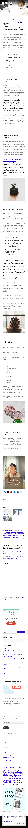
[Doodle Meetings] (17, 511)
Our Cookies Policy (9, 821)
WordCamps (18, 782)
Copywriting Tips (7, 752)
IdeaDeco (14, 777)
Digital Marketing (10, 775)
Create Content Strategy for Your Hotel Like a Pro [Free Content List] (13, 655)
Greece (9, 777)
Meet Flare (5, 514)
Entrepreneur (17, 528)
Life (21, 528)
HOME (4, 648)
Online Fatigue (17, 533)
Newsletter (5, 750)
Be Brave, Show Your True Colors (11, 537)
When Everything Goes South (18, 538)
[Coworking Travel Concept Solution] (7, 518)
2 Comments (23, 19)
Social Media (21, 535)
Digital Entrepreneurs (16, 532)
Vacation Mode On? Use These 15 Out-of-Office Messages (13, 663)
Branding (5, 768)
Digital (13, 773)
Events (5, 777)
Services (5, 740)
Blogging (18, 767)
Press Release (8, 780)
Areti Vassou (17, 22)
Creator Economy (6, 773)
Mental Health (10, 533)
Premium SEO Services (8, 757)
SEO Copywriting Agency (9, 759)
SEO (12, 780)
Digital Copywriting (19, 773)
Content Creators (8, 770)
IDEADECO (7, 2)
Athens (13, 767)
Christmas (8, 768)
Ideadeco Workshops (11, 778)
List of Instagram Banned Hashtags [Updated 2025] (13, 659)
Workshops (5, 747)
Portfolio (5, 742)
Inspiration (20, 778)
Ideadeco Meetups (7, 754)
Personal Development (8, 530)
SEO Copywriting (18, 780)
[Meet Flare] (7, 511)
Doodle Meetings (17, 514)
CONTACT (5, 673)
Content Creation (19, 768)
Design (11, 773)
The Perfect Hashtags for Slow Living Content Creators (13, 667)
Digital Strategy (20, 775)
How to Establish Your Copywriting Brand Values (12, 651)
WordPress (6, 784)
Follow (5, 727)
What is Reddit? (6, 670)
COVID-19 (11, 528)
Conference (13, 768)
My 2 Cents (5, 745)
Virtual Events (17, 530)
